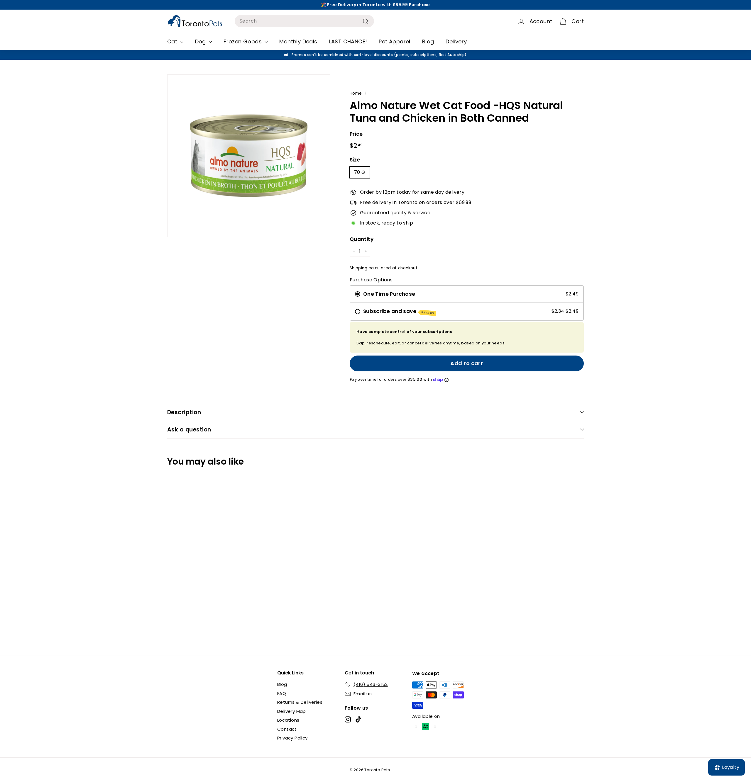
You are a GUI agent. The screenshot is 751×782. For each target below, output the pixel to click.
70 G (360, 172)
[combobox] (304, 21)
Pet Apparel (394, 41)
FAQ (281, 693)
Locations (288, 720)
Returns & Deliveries (299, 702)
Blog (428, 41)
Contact (287, 729)
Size (355, 159)
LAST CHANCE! (348, 41)
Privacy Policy (292, 738)
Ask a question (189, 429)
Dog (201, 41)
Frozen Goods (243, 41)
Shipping (358, 268)
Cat (173, 41)
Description (184, 412)
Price (356, 133)
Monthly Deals (298, 41)
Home (356, 93)
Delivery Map (291, 711)
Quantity (361, 239)
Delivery (456, 41)
